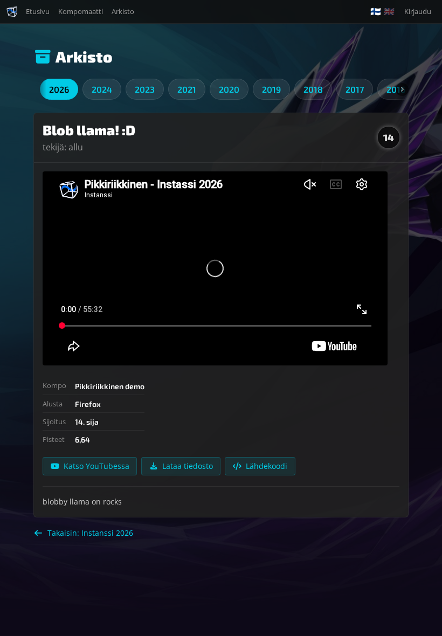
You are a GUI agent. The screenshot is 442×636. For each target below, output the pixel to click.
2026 (59, 89)
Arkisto (123, 11)
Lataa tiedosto (187, 466)
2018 (313, 89)
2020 (229, 89)
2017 (355, 89)
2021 (186, 89)
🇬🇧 (389, 11)
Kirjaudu (417, 11)
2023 (145, 89)
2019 (271, 89)
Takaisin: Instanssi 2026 (90, 533)
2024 (102, 89)
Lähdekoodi (266, 466)
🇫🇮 (375, 11)
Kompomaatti (80, 11)
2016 (395, 89)
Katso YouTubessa (96, 466)
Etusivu (38, 11)
